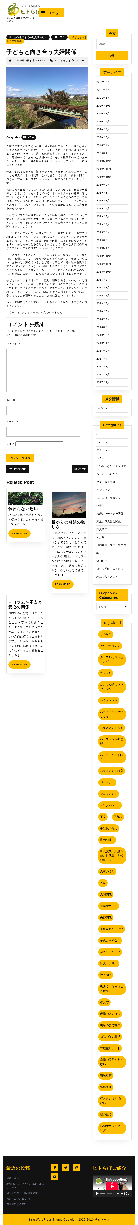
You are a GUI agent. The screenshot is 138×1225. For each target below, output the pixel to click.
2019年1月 (103, 248)
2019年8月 (103, 192)
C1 (98, 434)
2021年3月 (103, 89)
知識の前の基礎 (110, 1036)
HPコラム (59, 37)
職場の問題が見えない (111, 1062)
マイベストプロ (105, 482)
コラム (100, 458)
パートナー (107, 782)
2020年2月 (103, 145)
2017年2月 (103, 374)
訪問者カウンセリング (111, 1128)
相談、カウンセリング (19, 1198)
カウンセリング (110, 645)
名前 (10, 400)
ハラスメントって (111, 727)
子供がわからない (111, 928)
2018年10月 (104, 271)
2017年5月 (103, 350)
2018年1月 (103, 342)
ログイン (101, 408)
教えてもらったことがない (111, 988)
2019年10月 (104, 176)
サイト (10, 443)
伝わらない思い (23, 508)
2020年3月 (103, 137)
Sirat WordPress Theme (45, 1219)
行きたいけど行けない (111, 1100)
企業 (99, 505)
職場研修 (106, 1087)
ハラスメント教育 (111, 770)
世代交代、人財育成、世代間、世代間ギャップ (111, 855)
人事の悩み (107, 871)
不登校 (118, 816)
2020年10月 (104, 105)
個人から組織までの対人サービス (28, 37)
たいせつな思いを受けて (111, 466)
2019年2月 (103, 240)
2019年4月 (103, 224)
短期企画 (101, 560)
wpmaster (41, 60)
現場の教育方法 (110, 1025)
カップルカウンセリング (111, 659)
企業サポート (108, 905)
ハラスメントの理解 (111, 741)
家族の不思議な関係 (108, 521)
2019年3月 (103, 232)
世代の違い (107, 839)
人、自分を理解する (108, 497)
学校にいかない (110, 951)
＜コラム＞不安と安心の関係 (25, 604)
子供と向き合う (110, 940)
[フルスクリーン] (128, 1193)
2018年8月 (103, 287)
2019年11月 (103, 168)
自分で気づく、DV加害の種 (22, 1193)
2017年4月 (103, 358)
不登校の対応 (108, 828)
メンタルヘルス (110, 805)
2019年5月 (103, 216)
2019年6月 (103, 208)
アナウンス (103, 450)
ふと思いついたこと (108, 474)
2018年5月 (103, 311)
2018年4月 (103, 319)
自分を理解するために (109, 568)
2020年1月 (103, 153)
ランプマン (103, 489)
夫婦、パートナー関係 (109, 513)
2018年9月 (103, 279)
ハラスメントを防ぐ (111, 757)
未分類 (100, 537)
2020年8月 (103, 113)
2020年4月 (103, 129)
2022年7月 (103, 82)
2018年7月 (103, 295)
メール (12, 421)
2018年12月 (104, 255)
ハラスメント (108, 700)
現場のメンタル (110, 1013)
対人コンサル (108, 963)
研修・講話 (12, 1178)
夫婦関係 (106, 917)
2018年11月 (103, 263)
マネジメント (108, 793)
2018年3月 (103, 327)
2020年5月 (103, 121)
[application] (112, 1186)
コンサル (106, 673)
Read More (21, 535)
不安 (103, 816)
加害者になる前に (16, 1204)
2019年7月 (103, 200)
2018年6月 (103, 303)
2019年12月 (104, 161)
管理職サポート (110, 1048)
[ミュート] (123, 1193)
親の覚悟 (106, 1114)
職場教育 (106, 1075)
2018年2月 (103, 335)
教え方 (104, 1002)
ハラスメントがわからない (111, 714)
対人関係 (101, 529)
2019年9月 (103, 184)
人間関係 (106, 894)
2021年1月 (103, 97)
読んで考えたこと (107, 576)
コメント (13, 343)
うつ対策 (106, 634)
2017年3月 (103, 366)
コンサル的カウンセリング (111, 686)
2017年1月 (103, 382)
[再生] (97, 1193)
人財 (103, 882)
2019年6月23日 (20, 60)
